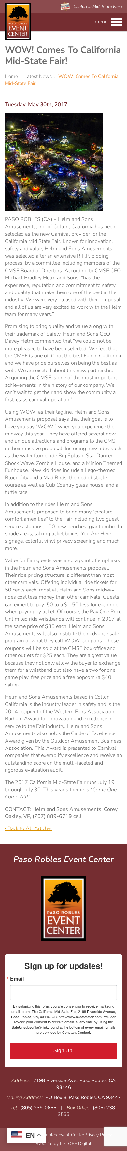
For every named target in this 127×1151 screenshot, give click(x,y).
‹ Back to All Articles (28, 828)
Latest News (38, 76)
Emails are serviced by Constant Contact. (76, 1029)
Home (11, 76)
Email (17, 978)
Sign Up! (63, 1050)
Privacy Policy (98, 1135)
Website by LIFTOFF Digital (63, 1144)
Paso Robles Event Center (18, 21)
